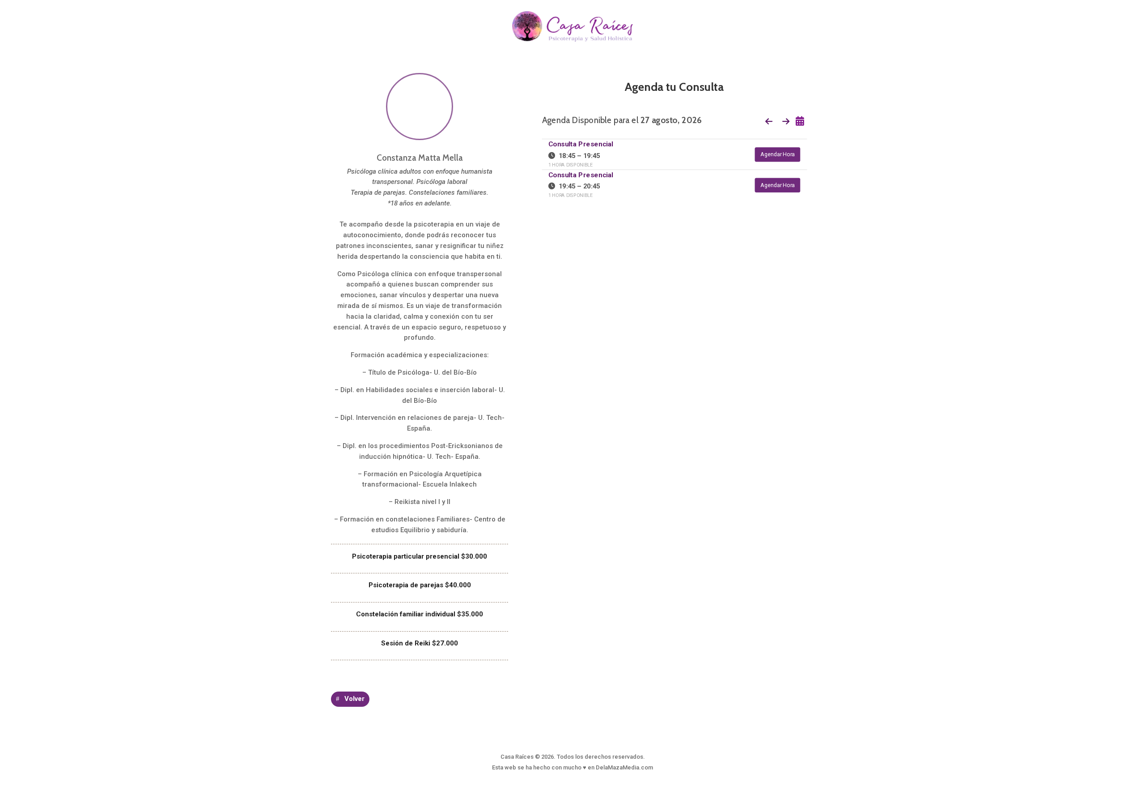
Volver (354, 699)
